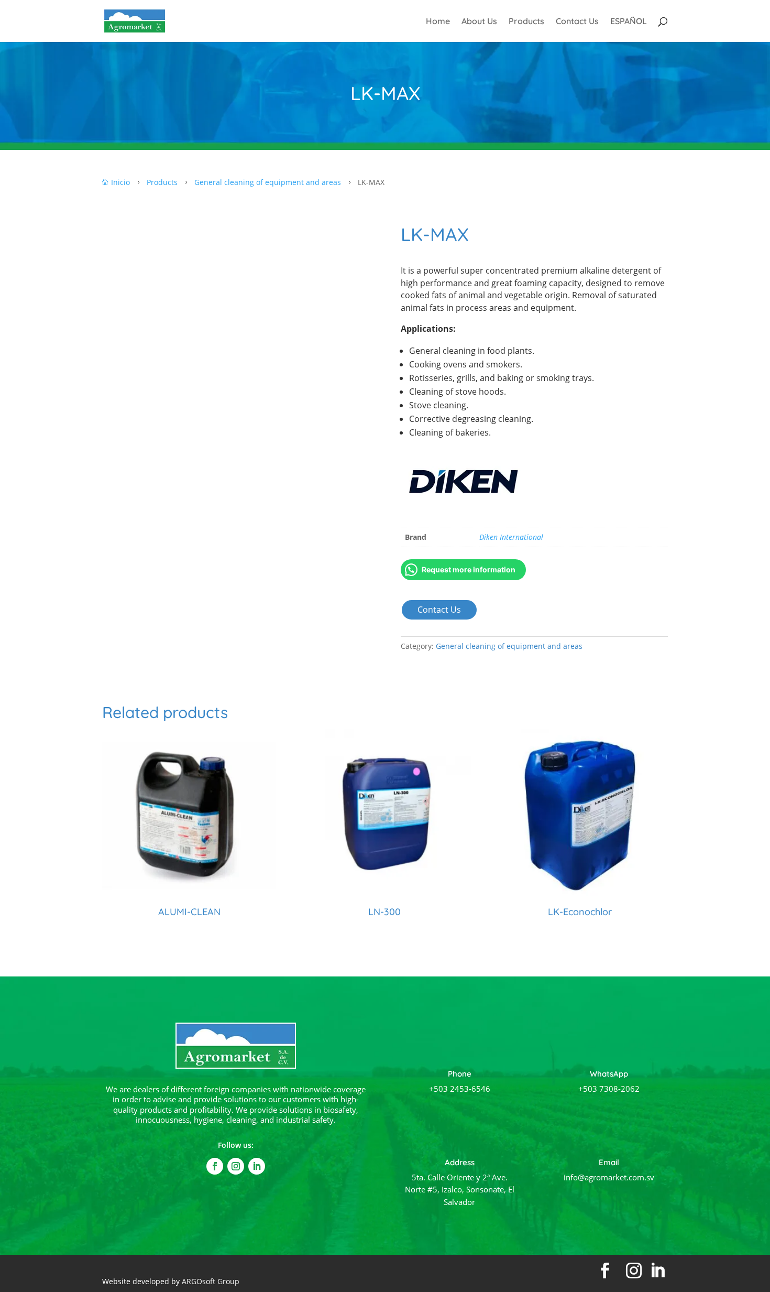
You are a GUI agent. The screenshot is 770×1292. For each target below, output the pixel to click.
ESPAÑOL (628, 21)
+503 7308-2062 (609, 1088)
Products (526, 21)
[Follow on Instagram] (235, 1166)
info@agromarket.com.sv (609, 1177)
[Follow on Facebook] (214, 1166)
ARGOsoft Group (210, 1281)
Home (438, 21)
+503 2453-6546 (459, 1088)
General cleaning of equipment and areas (509, 646)
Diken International (511, 537)
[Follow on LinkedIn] (256, 1166)
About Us (479, 21)
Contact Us (577, 21)
